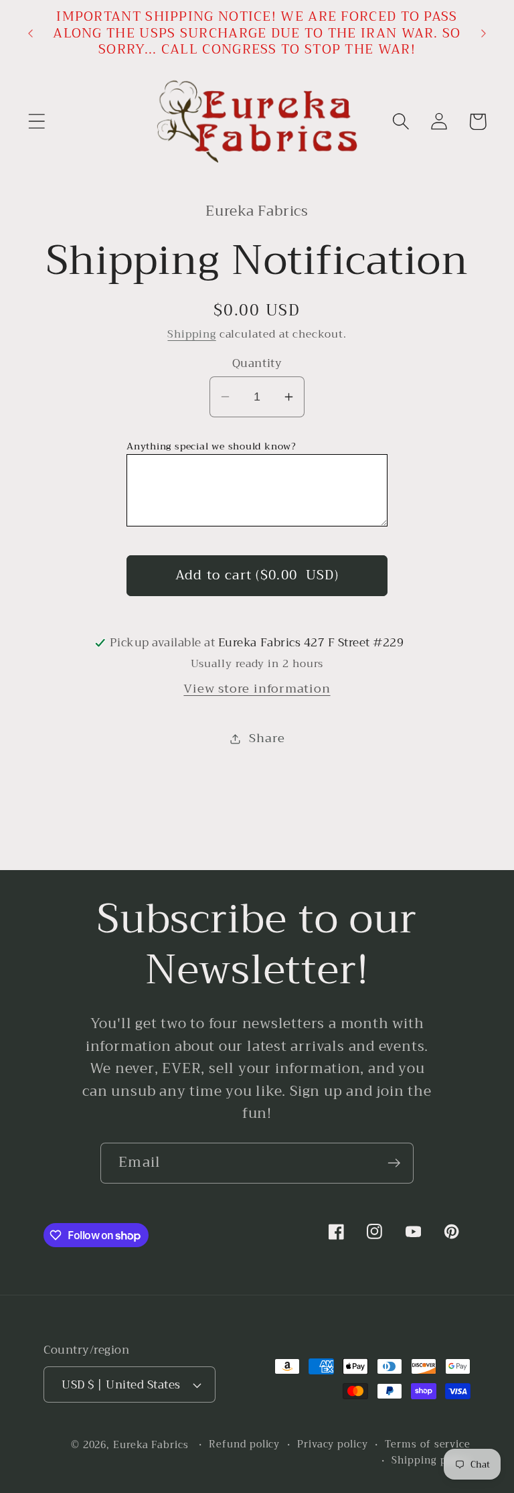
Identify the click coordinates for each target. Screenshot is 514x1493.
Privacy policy (332, 1444)
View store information (256, 688)
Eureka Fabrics (151, 1445)
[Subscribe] (394, 1163)
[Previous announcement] (30, 33)
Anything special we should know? (211, 446)
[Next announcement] (484, 33)
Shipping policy (431, 1460)
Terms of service (427, 1444)
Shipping (191, 334)
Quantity (257, 363)
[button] (36, 121)
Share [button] (266, 738)
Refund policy (244, 1444)
